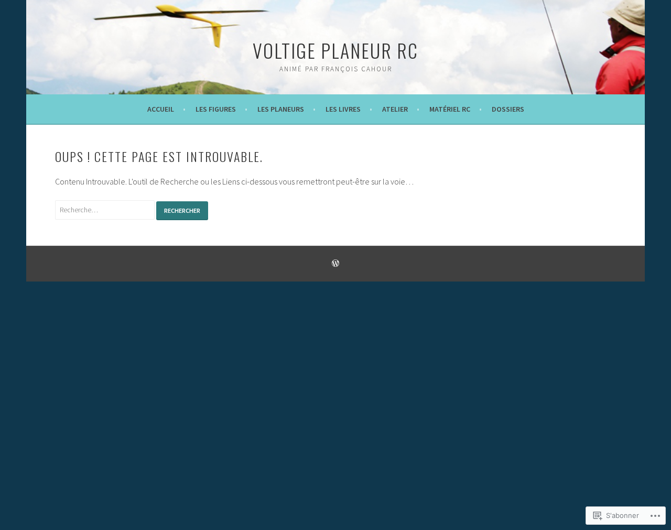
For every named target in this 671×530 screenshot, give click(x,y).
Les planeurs (280, 109)
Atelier (395, 109)
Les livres (343, 109)
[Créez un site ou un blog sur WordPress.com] (335, 264)
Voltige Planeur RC (335, 50)
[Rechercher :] (105, 209)
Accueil (160, 109)
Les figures (216, 109)
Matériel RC (449, 109)
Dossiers (508, 109)
